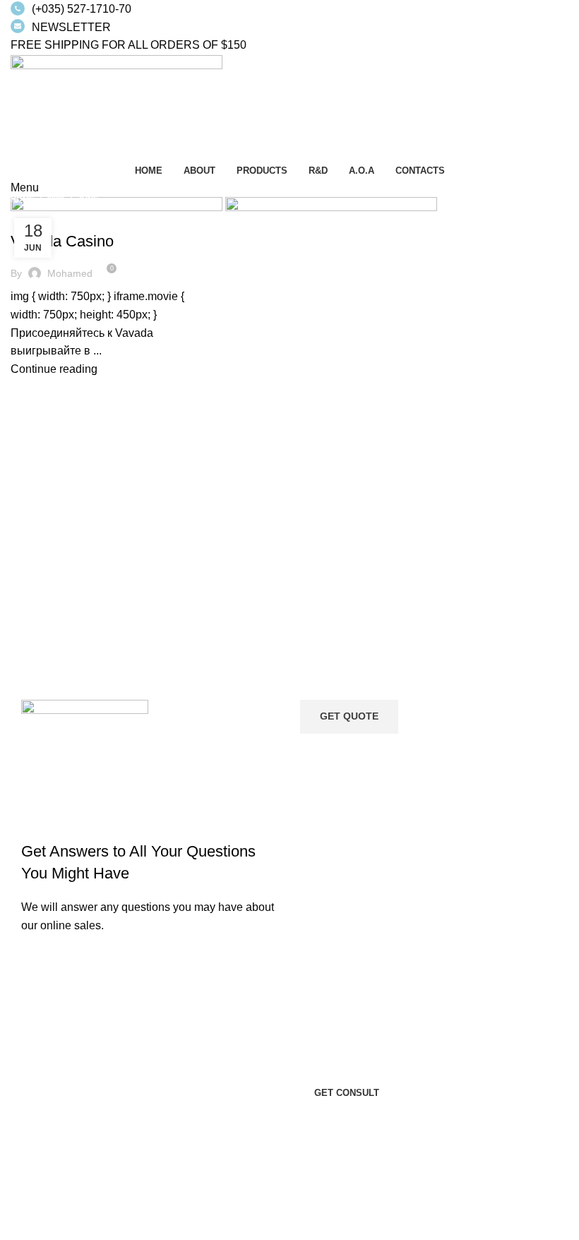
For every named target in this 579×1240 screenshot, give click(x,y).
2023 (55, 199)
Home (22, 199)
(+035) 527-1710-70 (81, 9)
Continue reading (54, 369)
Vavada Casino (62, 241)
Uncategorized (54, 216)
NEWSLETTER (71, 27)
